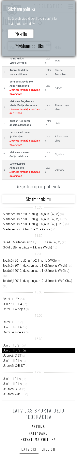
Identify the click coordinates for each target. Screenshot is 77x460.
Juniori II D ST (12, 350)
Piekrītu (20, 33)
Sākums (38, 426)
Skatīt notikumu (38, 199)
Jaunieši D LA (12, 389)
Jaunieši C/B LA (13, 394)
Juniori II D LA (12, 384)
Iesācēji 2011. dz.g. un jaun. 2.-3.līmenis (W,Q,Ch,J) (37, 281)
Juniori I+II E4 (12, 304)
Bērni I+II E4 (11, 299)
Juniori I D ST (12, 345)
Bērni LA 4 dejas (14, 332)
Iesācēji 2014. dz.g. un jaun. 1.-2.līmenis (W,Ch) (35, 265)
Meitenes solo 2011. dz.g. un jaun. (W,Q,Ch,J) (33, 224)
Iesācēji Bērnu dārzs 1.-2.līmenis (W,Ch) (30, 260)
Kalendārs (38, 433)
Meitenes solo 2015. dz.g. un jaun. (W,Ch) (31, 214)
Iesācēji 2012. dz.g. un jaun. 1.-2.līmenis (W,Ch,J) (36, 271)
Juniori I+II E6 (12, 327)
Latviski (29, 449)
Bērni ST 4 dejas (14, 309)
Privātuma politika (29, 45)
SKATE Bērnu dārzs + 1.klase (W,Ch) (27, 247)
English (48, 449)
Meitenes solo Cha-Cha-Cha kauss (26, 229)
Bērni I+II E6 (11, 322)
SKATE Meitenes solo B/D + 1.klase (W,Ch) (32, 242)
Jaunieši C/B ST (14, 366)
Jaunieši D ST (12, 355)
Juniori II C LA (12, 361)
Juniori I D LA (12, 379)
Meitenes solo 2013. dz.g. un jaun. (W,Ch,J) (32, 219)
